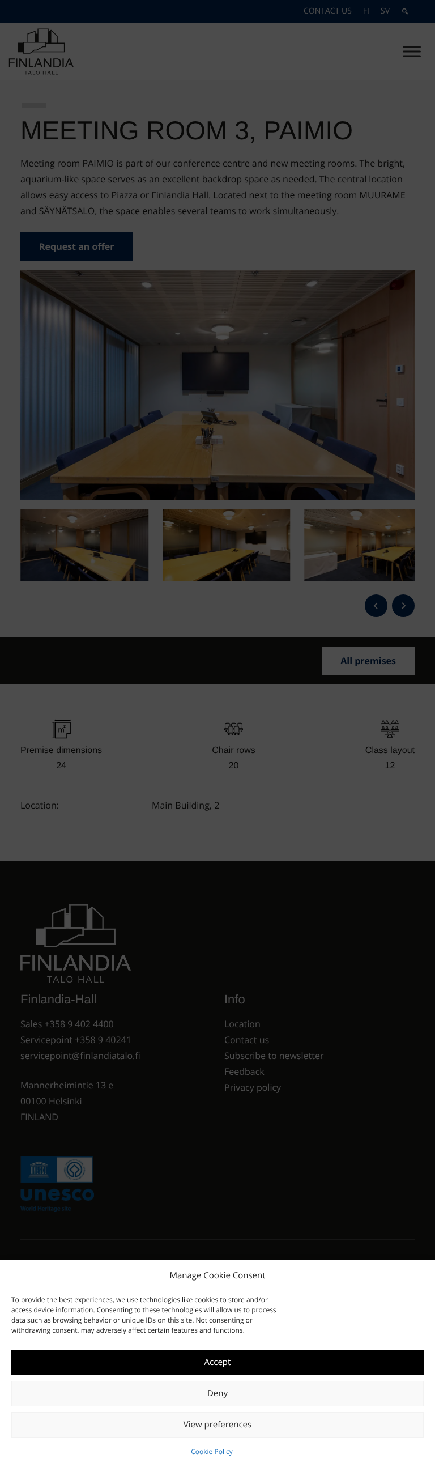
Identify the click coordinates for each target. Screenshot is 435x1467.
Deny (217, 1393)
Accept (217, 1362)
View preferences (217, 1424)
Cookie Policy (211, 1451)
